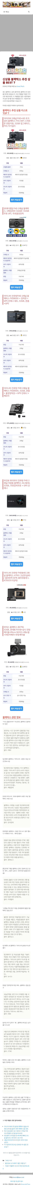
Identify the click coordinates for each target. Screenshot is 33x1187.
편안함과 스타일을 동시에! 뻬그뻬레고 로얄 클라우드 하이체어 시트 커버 (16, 1136)
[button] (28, 11)
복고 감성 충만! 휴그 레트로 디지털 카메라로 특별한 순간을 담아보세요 (16, 1132)
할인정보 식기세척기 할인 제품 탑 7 (15, 1163)
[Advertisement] (16, 32)
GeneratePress (25, 1184)
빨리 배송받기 (16, 199)
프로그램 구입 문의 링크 (16, 1181)
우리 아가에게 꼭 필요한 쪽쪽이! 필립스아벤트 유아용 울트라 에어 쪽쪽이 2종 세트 (16, 1127)
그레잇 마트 (8, 1160)
